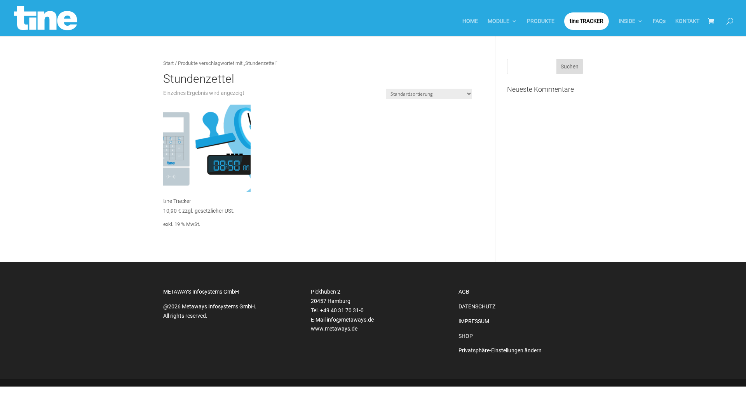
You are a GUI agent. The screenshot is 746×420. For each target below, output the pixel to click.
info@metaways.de (350, 320)
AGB (463, 292)
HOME (470, 21)
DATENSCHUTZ (476, 306)
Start (168, 63)
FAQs (659, 21)
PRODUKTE (540, 21)
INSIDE (627, 21)
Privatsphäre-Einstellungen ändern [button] (500, 350)
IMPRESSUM (473, 321)
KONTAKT (687, 21)
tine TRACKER (586, 21)
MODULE (498, 21)
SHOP (465, 336)
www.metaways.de (334, 329)
